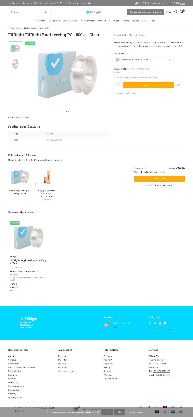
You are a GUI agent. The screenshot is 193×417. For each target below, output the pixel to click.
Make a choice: (120, 53)
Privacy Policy (14, 371)
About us (12, 356)
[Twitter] (155, 323)
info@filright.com (163, 375)
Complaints (13, 363)
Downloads (13, 390)
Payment (108, 360)
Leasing (135, 20)
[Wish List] (175, 12)
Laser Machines (70, 20)
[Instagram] (160, 323)
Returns (107, 371)
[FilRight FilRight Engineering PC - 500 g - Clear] (28, 237)
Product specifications (18, 117)
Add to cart (148, 85)
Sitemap (12, 378)
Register (62, 356)
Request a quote (16, 386)
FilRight (123, 35)
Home (18, 28)
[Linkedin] (165, 323)
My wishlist (63, 367)
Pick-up (107, 367)
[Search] (46, 12)
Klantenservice (158, 3)
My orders (63, 360)
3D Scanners (54, 20)
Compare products (67, 371)
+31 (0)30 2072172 (161, 371)
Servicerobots (148, 20)
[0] (181, 12)
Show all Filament (137, 35)
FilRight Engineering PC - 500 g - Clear (28, 262)
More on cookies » (136, 412)
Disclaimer (13, 375)
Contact (12, 360)
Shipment (108, 363)
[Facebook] (150, 323)
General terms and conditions (22, 367)
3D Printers (40, 20)
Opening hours (15, 397)
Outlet (116, 20)
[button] (66, 111)
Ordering (108, 356)
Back (13, 28)
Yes (107, 412)
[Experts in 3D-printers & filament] (96, 12)
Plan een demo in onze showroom (145, 12)
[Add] (42, 289)
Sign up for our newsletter (161, 329)
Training (125, 20)
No (119, 412)
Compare (121, 93)
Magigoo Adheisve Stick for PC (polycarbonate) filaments (35, 160)
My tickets (62, 363)
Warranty (108, 375)
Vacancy (12, 393)
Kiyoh (182, 3)
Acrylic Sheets (103, 20)
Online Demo (14, 382)
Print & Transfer (87, 20)
